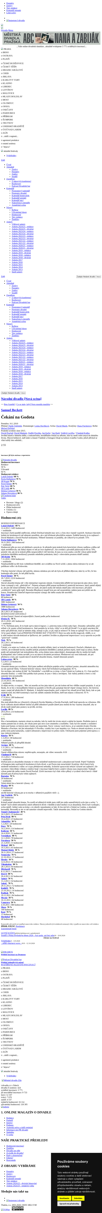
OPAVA (6, 106)
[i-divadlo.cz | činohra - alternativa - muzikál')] (51, 25)
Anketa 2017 (17, 260)
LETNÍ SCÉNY (8, 933)
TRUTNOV (7, 123)
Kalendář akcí (17, 200)
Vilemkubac (6, 864)
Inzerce (9, 1123)
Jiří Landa (5, 488)
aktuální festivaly (10, 151)
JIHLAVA (6, 77)
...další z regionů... (10, 136)
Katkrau (5, 831)
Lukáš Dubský (7, 476)
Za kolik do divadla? (15, 1153)
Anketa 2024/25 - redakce (22, 226)
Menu (10, 30)
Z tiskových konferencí (21, 181)
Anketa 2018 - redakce (21, 255)
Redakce (10, 1118)
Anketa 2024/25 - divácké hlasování (21, 1183)
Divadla (4, 30)
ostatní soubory (9, 143)
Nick (3, 640)
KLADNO (7, 83)
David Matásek (20, 433)
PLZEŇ (6, 59)
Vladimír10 (6, 754)
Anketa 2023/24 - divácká (22, 234)
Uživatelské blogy (19, 212)
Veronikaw (6, 836)
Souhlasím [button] (64, 1198)
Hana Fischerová (84, 426)
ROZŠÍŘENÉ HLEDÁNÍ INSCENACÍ (18, 965)
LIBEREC (7, 86)
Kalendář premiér (13, 10)
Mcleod (4, 845)
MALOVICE (8, 93)
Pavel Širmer (6, 484)
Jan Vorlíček (6, 795)
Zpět (3, 160)
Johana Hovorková (9, 493)
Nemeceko (5, 855)
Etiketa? (9, 1158)
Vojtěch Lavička (67, 433)
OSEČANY (7, 110)
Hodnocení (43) (13, 505)
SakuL (4, 883)
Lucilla (4, 709)
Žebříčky (15, 219)
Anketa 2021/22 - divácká (22, 243)
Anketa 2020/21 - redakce (22, 246)
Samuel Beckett (11, 410)
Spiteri (4, 878)
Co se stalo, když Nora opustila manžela (33, 404)
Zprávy (9, 6)
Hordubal (5, 917)
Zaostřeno (10, 179)
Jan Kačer (46, 433)
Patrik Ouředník (15, 426)
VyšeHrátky (11, 155)
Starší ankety (17, 272)
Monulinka (6, 678)
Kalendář (10, 188)
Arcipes (4, 745)
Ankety (9, 222)
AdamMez (5, 821)
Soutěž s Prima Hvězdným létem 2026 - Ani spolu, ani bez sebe (27, 935)
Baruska (5, 776)
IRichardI (5, 869)
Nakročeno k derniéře (21, 203)
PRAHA (6, 968)
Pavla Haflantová (8, 479)
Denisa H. (5, 619)
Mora (3, 907)
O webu (9, 1135)
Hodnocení (16, 215)
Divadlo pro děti (13, 1151)
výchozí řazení (7, 616)
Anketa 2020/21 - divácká (22, 248)
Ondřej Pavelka (34, 433)
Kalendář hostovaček (20, 195)
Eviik (3, 695)
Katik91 (4, 888)
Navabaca (5, 840)
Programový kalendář (21, 191)
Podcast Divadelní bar (21, 186)
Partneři (9, 1120)
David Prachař (7, 433)
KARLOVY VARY (11, 80)
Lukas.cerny (6, 659)
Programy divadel (19, 193)
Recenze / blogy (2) (14, 502)
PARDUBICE (8, 113)
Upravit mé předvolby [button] (69, 1204)
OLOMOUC (8, 103)
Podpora (9, 1125)
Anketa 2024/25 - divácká (22, 229)
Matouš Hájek (7, 850)
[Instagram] (15, 20)
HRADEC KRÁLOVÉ (12, 70)
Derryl (4, 874)
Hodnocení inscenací (15, 1146)
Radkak (4, 893)
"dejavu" (6, 147)
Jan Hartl (56, 433)
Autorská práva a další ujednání (19, 1127)
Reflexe (15, 210)
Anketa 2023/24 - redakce (22, 231)
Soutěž (14, 176)
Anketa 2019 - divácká (21, 253)
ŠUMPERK (7, 120)
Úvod (8, 164)
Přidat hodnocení (13, 507)
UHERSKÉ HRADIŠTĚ (13, 126)
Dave (3, 826)
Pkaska (4, 785)
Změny (15, 174)
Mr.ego (4, 898)
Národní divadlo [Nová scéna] (21, 398)
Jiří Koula (5, 481)
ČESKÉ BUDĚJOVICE (13, 63)
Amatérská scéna (19, 205)
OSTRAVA (7, 56)
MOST (5, 100)
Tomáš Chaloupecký (10, 812)
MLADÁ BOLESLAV (12, 96)
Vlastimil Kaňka (83, 433)
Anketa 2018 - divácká (21, 257)
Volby (3, 498)
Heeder (4, 859)
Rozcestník (11, 1160)
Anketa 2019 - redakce (21, 250)
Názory (9, 207)
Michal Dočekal (7, 428)
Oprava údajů (12, 512)
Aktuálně (10, 167)
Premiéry (10, 3)
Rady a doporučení (14, 1155)
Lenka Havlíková (42, 426)
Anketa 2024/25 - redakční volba (20, 1186)
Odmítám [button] (78, 1198)
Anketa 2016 (17, 262)
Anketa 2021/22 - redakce (22, 241)
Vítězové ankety (18, 224)
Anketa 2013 (17, 269)
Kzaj (3, 912)
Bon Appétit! (9, 404)
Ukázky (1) (11, 510)
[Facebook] (7, 18)
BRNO (5, 52)
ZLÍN (5, 133)
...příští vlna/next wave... (11, 943)
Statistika (10, 1132)
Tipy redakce (11, 8)
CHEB (5, 73)
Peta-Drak (5, 816)
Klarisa (4, 735)
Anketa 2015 (17, 265)
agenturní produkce (10, 140)
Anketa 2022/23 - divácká (22, 238)
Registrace (20, 926)
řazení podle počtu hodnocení (47, 616)
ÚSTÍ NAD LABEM (11, 129)
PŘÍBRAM (7, 116)
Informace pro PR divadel (17, 1130)
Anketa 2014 (17, 267)
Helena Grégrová (8, 491)
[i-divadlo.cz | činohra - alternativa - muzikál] (51, 27)
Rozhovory (16, 184)
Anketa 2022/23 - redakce (22, 236)
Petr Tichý (5, 486)
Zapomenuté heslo (8, 929)
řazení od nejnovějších (24, 616)
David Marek (61, 426)
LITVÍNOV (7, 90)
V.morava (5, 902)
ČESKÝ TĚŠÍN (9, 67)
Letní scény (11, 13)
